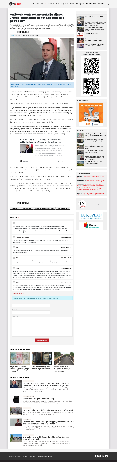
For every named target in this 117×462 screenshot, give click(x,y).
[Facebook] (96, 456)
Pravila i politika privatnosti (44, 456)
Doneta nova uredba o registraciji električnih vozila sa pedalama (94, 17)
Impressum (18, 456)
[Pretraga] (108, 4)
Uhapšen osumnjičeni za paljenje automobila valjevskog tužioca (94, 39)
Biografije (51, 4)
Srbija (72, 4)
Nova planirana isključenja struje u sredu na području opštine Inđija (94, 140)
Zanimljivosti (80, 4)
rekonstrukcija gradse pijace (44, 208)
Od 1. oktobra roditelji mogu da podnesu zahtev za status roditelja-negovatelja (91, 194)
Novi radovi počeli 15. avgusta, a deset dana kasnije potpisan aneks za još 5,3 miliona (95, 146)
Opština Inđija (27, 208)
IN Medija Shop (91, 4)
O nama (11, 456)
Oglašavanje (32, 456)
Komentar (15, 316)
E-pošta (15, 309)
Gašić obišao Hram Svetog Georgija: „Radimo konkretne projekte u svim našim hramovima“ (48, 423)
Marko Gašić (15, 208)
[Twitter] (99, 456)
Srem (57, 4)
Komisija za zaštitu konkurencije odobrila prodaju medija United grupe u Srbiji (95, 29)
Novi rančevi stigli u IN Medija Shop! (39, 398)
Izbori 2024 (101, 4)
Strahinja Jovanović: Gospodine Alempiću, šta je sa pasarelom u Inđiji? (46, 438)
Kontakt (25, 456)
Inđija (42, 4)
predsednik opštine (63, 208)
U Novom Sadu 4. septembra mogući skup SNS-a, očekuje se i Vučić (94, 45)
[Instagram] (103, 456)
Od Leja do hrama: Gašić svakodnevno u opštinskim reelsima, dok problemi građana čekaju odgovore (46, 384)
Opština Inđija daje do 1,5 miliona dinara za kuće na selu (48, 410)
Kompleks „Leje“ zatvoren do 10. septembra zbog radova (94, 162)
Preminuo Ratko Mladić (91, 33)
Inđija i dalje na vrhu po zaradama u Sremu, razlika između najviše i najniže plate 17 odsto (95, 135)
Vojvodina (65, 4)
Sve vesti (36, 4)
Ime (13, 303)
